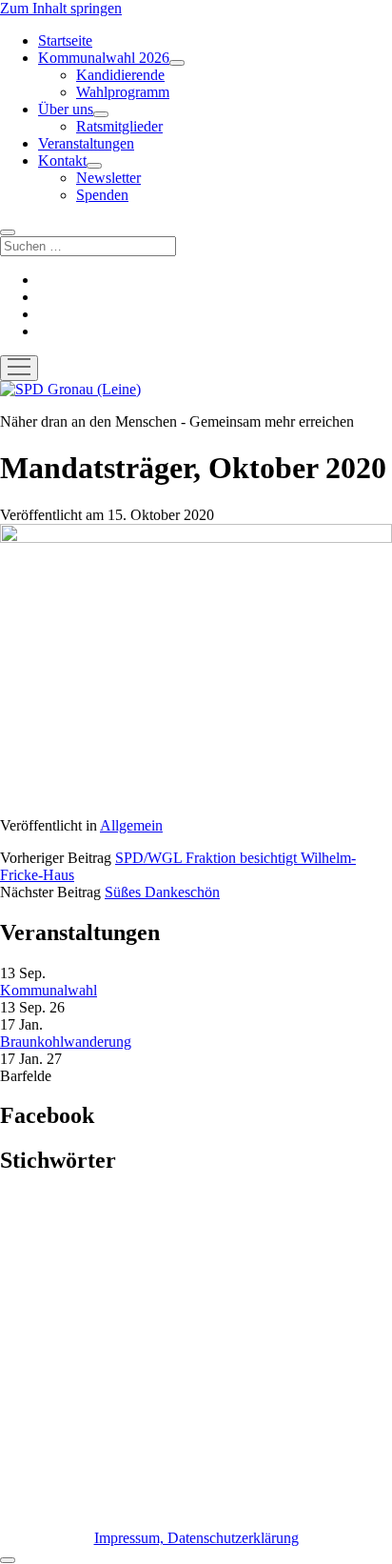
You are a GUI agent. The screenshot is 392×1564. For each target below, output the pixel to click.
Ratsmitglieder (119, 126)
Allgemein (131, 825)
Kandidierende (120, 75)
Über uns (65, 109)
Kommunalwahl (48, 990)
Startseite (65, 40)
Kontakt (62, 160)
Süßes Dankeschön (162, 892)
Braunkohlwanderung (65, 1041)
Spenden (102, 195)
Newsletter (108, 178)
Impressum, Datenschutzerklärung (196, 1538)
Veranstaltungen (86, 143)
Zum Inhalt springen (61, 8)
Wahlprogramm (122, 92)
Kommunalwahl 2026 (103, 58)
